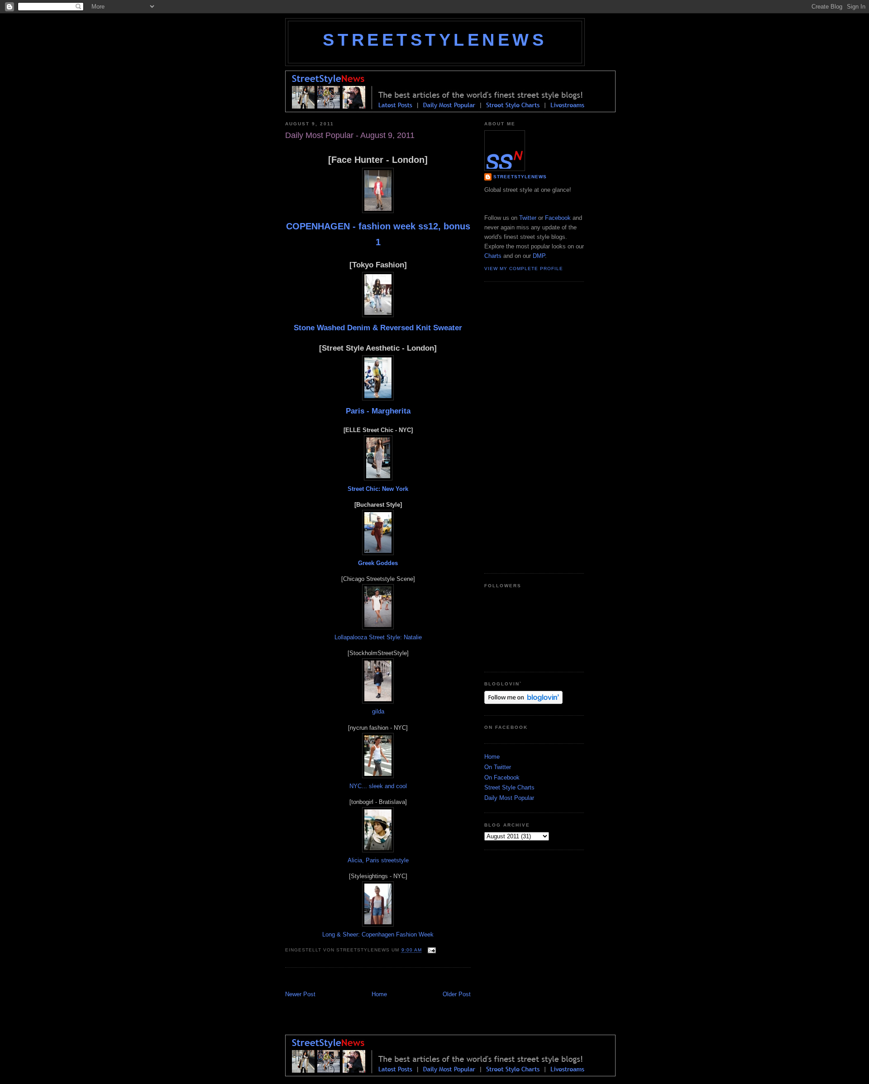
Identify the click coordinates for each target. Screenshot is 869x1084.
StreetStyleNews (435, 39)
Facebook (558, 217)
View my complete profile (523, 268)
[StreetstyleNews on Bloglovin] (523, 702)
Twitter (527, 217)
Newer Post (300, 994)
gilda (378, 711)
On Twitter (497, 767)
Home (379, 994)
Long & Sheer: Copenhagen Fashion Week (378, 934)
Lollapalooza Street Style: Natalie (378, 637)
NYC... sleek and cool (378, 786)
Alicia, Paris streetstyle (378, 860)
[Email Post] (431, 950)
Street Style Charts (509, 787)
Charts (492, 255)
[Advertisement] (391, 980)
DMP (539, 255)
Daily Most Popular (509, 797)
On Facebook (502, 777)
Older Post (457, 994)
